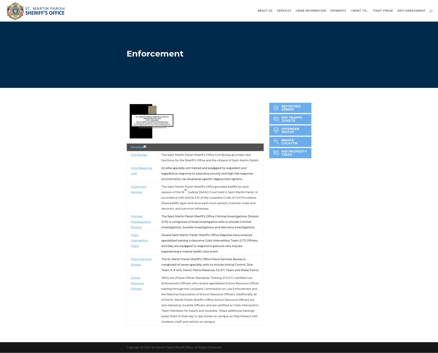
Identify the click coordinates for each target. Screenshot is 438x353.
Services (284, 11)
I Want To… (360, 11)
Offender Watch (290, 130)
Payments (338, 11)
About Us (265, 11)
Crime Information (311, 11)
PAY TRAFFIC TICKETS (291, 119)
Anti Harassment (411, 11)
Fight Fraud (383, 11)
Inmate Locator (289, 141)
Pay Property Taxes (294, 153)
